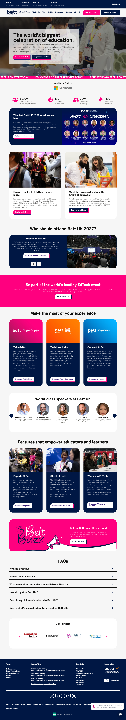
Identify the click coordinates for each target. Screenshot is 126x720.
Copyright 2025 (88, 704)
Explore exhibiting (78, 210)
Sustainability (80, 682)
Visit (44, 12)
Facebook (63, 696)
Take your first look (23, 136)
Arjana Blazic (23, 417)
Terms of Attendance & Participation (68, 704)
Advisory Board (81, 676)
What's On (36, 12)
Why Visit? (79, 671)
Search (80, 12)
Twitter (68, 696)
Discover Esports (22, 506)
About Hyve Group (12, 704)
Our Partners (80, 678)
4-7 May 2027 (26, 5)
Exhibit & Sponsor (56, 12)
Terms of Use (49, 704)
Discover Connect (96, 379)
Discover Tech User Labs (62, 379)
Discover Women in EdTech (97, 505)
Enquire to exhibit (110, 12)
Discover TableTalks (23, 379)
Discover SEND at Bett (61, 506)
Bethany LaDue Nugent (83, 417)
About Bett (79, 669)
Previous (33, 264)
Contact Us (79, 685)
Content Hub (71, 12)
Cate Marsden (102, 417)
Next (39, 264)
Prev (11, 416)
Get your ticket (91, 12)
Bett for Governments (36, 254)
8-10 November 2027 (57, 5)
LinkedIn (57, 696)
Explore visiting (22, 212)
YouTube (74, 696)
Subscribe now (78, 541)
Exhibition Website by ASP (65, 714)
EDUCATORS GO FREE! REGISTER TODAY (70, 77)
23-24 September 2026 (40, 5)
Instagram (52, 696)
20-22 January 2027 (12, 5)
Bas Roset (63, 417)
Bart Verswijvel (43, 417)
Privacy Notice (26, 704)
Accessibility (80, 680)
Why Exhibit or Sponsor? (84, 673)
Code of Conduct (12, 708)
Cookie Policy (38, 704)
